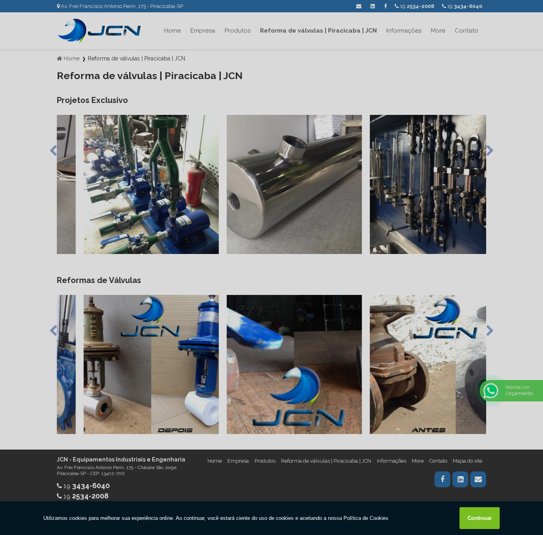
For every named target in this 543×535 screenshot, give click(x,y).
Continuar (479, 518)
